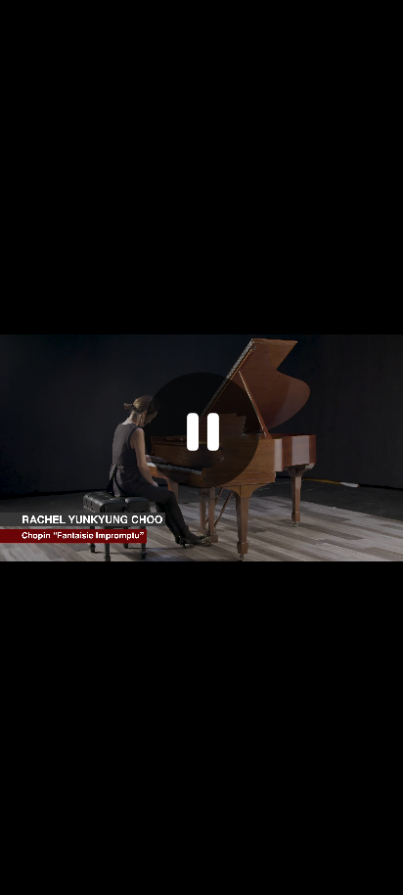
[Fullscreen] (382, 877)
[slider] (180, 877)
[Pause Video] (201, 430)
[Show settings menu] (341, 877)
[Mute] (299, 877)
